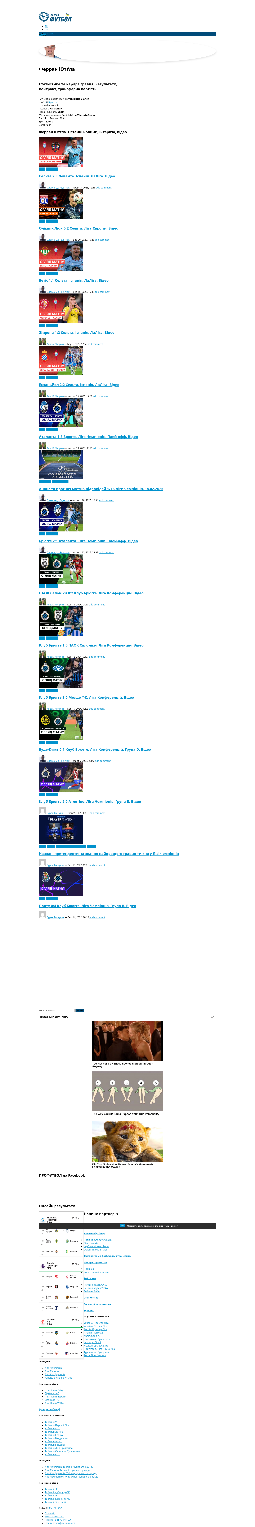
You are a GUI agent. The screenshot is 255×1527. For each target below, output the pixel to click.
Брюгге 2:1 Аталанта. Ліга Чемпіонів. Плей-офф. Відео (88, 540)
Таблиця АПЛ (52, 1428)
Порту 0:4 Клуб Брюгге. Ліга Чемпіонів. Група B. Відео (87, 905)
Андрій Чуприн (55, 344)
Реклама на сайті (54, 1516)
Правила (89, 1268)
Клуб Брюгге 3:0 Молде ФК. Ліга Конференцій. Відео (86, 697)
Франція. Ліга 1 (92, 1342)
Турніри (89, 1310)
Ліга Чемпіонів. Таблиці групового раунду (69, 1467)
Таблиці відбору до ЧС (57, 1492)
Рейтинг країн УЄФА (95, 1284)
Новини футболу (94, 1233)
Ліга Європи (52, 1371)
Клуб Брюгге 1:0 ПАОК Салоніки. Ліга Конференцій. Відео (91, 645)
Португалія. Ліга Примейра (99, 1348)
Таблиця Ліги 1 (53, 1441)
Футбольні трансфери (96, 1246)
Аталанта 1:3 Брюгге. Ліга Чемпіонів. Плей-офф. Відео (88, 436)
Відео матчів (91, 1243)
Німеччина (79, 846)
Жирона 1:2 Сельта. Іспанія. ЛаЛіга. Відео (77, 332)
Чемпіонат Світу (54, 1390)
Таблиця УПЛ (52, 1422)
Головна (49, 33)
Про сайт (50, 1513)
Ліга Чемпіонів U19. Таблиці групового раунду (71, 1476)
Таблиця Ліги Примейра (59, 1448)
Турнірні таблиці (49, 1409)
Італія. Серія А (91, 1335)
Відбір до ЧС (52, 1393)
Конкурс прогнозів (95, 1262)
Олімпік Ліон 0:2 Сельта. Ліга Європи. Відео (78, 228)
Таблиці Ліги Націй (55, 1502)
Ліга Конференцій (55, 1374)
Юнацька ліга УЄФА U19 (58, 1377)
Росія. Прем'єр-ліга (95, 1355)
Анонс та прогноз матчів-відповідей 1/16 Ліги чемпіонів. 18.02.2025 (101, 488)
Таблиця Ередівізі (55, 1444)
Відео (42, 169)
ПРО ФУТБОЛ (55, 1507)
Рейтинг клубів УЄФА (96, 1288)
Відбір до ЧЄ (52, 1399)
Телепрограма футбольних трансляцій (107, 1256)
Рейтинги (90, 1278)
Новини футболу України (98, 1239)
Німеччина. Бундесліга (97, 1339)
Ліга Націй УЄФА (54, 1403)
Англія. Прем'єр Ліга (95, 1329)
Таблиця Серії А (54, 1435)
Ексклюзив (52, 169)
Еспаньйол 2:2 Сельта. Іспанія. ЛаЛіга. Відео (79, 384)
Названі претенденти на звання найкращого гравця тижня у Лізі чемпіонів (109, 853)
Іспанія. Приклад (93, 1332)
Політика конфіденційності (60, 1523)
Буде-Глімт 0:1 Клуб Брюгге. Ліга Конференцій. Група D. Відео (95, 749)
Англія (42, 846)
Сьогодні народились (97, 1304)
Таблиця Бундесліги (56, 1438)
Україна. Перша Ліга (95, 1326)
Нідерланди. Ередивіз (96, 1345)
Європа (51, 846)
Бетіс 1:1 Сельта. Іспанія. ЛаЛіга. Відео (74, 280)
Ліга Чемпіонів (60, 481)
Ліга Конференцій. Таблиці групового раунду (71, 1473)
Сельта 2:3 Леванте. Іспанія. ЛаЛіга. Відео (77, 176)
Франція (91, 846)
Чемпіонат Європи (55, 1396)
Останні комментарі (95, 1249)
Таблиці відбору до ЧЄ (57, 1498)
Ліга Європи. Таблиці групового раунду (67, 1470)
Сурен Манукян (55, 813)
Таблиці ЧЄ (51, 1495)
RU (46, 26)
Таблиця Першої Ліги (57, 1425)
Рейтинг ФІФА (92, 1291)
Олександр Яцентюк (58, 187)
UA (46, 29)
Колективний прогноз (96, 1272)
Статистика (91, 1297)
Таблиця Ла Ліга (54, 1431)
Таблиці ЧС (51, 1489)
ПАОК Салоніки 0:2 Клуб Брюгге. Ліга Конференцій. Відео (91, 593)
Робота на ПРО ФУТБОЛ (58, 1519)
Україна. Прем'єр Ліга (96, 1322)
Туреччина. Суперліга (96, 1352)
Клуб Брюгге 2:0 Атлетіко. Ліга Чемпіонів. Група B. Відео (90, 801)
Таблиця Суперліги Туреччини (62, 1451)
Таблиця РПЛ (52, 1454)
